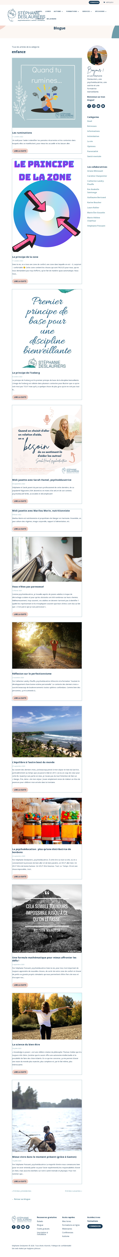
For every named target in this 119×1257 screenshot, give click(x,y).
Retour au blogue (21, 1199)
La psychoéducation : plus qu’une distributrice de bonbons (41, 851)
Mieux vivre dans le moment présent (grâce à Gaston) (44, 1156)
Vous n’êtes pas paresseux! (28, 586)
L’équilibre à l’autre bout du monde (33, 762)
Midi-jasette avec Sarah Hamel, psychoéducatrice (41, 479)
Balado (40, 1221)
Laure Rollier (93, 207)
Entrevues (92, 126)
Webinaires (67, 1228)
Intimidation (93, 136)
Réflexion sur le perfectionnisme (31, 673)
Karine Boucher (94, 202)
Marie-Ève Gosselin (96, 212)
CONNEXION (95, 1226)
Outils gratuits (43, 1228)
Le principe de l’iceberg (26, 372)
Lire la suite (20, 151)
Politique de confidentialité (61, 1246)
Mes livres (66, 1221)
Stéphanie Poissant (96, 225)
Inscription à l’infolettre (42, 1233)
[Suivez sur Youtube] (98, 106)
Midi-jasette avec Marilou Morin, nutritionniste (41, 510)
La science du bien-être (26, 1044)
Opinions (91, 146)
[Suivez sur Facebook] (89, 106)
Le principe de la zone (25, 256)
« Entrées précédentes (21, 1191)
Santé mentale (94, 156)
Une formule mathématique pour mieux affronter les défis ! (44, 959)
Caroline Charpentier (97, 176)
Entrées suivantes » (73, 1191)
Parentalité (92, 151)
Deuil (89, 121)
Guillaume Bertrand (96, 197)
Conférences (67, 1232)
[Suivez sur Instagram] (94, 106)
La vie (90, 141)
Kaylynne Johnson (33, 1248)
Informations (93, 131)
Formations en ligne (71, 1225)
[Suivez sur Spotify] (103, 106)
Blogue (40, 1225)
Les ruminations (22, 132)
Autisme (65, 1236)
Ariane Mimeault (95, 171)
